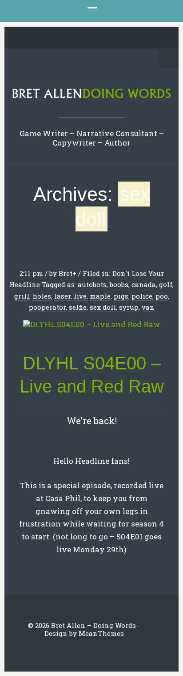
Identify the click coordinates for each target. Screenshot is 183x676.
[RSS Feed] (140, 38)
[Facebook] (57, 38)
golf (165, 284)
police (141, 295)
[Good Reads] (112, 38)
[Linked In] (71, 38)
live (80, 295)
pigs (121, 295)
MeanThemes (101, 633)
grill (21, 295)
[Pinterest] (85, 38)
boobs (119, 284)
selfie (78, 307)
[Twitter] (43, 38)
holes (41, 295)
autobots (92, 284)
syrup (129, 307)
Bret (65, 273)
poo (161, 295)
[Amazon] (126, 38)
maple (100, 295)
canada (143, 284)
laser (62, 295)
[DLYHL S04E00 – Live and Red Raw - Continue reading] (91, 324)
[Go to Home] (91, 96)
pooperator (47, 307)
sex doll (103, 307)
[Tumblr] (98, 38)
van (148, 307)
